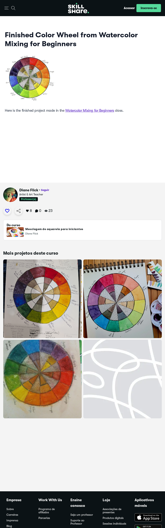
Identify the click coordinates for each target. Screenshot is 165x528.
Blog (9, 526)
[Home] (78, 8)
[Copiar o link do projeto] (18, 211)
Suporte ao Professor (77, 522)
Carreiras (12, 514)
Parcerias (44, 518)
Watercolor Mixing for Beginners (89, 110)
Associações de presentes (112, 511)
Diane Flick (28, 190)
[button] (6, 8)
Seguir (45, 190)
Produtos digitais (113, 518)
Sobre (10, 509)
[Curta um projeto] (7, 211)
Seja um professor (81, 514)
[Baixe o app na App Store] (147, 517)
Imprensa (12, 520)
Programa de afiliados (46, 511)
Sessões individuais (114, 523)
